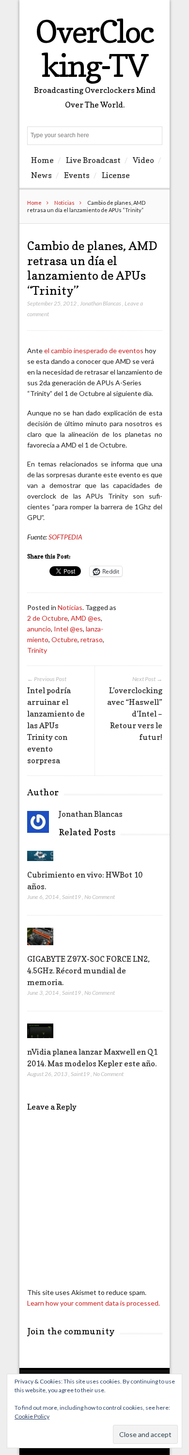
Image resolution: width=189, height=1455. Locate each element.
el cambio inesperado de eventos (93, 350)
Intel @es (68, 629)
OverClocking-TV (94, 48)
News (41, 175)
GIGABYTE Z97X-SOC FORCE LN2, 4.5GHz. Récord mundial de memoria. (88, 970)
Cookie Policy (32, 1416)
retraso (91, 639)
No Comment (99, 896)
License (116, 175)
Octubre (64, 639)
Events (77, 175)
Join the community (71, 1331)
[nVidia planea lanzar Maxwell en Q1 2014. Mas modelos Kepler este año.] (40, 1040)
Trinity (37, 650)
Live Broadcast (93, 160)
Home (42, 160)
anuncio (39, 629)
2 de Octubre (47, 618)
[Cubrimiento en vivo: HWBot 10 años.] (40, 863)
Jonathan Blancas (100, 303)
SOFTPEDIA (65, 537)
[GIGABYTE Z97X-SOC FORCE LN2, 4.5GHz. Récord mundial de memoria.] (40, 947)
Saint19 (71, 896)
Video (143, 160)
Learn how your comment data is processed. (93, 1303)
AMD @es (86, 618)
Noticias (64, 202)
